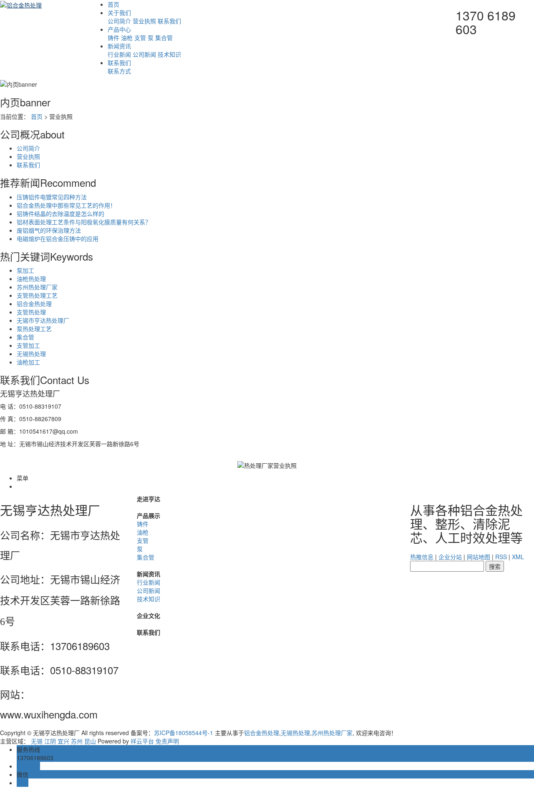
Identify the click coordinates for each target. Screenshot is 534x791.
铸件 (113, 37)
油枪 (127, 37)
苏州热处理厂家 (37, 287)
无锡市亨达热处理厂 (43, 320)
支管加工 (28, 345)
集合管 (164, 37)
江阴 (50, 741)
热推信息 (421, 556)
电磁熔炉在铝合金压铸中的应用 (57, 238)
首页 (113, 4)
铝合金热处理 (34, 303)
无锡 (37, 741)
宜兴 (63, 741)
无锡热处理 (31, 353)
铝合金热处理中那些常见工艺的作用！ (66, 205)
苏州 (77, 741)
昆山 (90, 741)
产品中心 (119, 29)
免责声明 (167, 741)
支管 (140, 37)
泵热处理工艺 (34, 328)
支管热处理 (31, 312)
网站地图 (478, 556)
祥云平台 (142, 741)
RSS (501, 556)
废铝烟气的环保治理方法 (49, 230)
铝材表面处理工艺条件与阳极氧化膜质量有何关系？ (84, 222)
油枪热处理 (31, 278)
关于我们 (119, 12)
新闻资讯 (119, 46)
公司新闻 (144, 54)
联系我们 (169, 21)
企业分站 (450, 556)
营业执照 (144, 21)
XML (518, 556)
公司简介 (119, 21)
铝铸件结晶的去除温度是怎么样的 (60, 213)
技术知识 (169, 54)
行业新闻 (119, 54)
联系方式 (119, 71)
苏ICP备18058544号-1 (183, 732)
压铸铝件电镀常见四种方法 (52, 197)
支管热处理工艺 (37, 295)
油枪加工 (28, 362)
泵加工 (25, 270)
